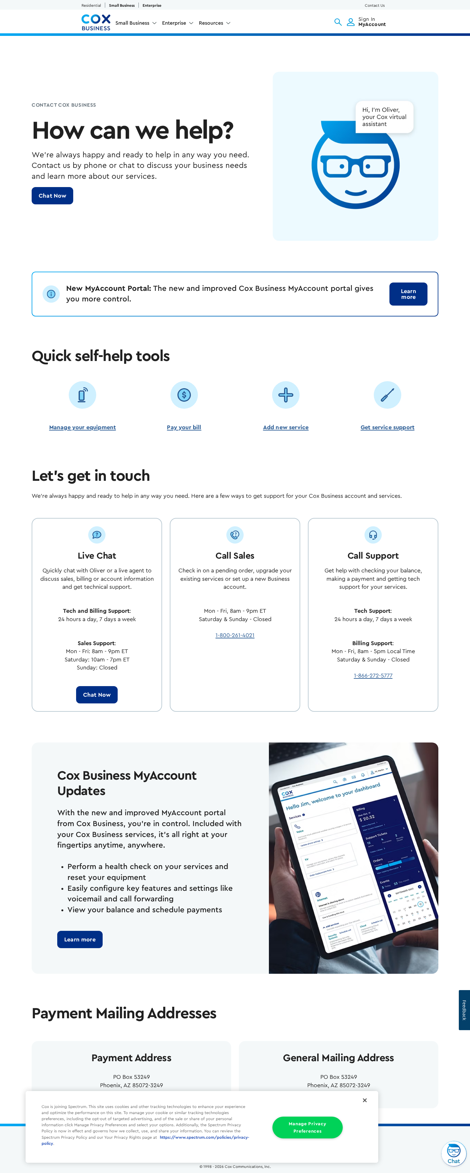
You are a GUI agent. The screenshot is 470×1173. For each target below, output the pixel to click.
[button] (338, 22)
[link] (408, 294)
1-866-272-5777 (373, 675)
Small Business (122, 5)
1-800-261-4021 (235, 635)
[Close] (365, 1100)
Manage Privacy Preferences (307, 1127)
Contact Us (375, 5)
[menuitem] (136, 24)
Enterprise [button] (174, 23)
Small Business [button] (132, 23)
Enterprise (152, 5)
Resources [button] (211, 23)
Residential (91, 5)
